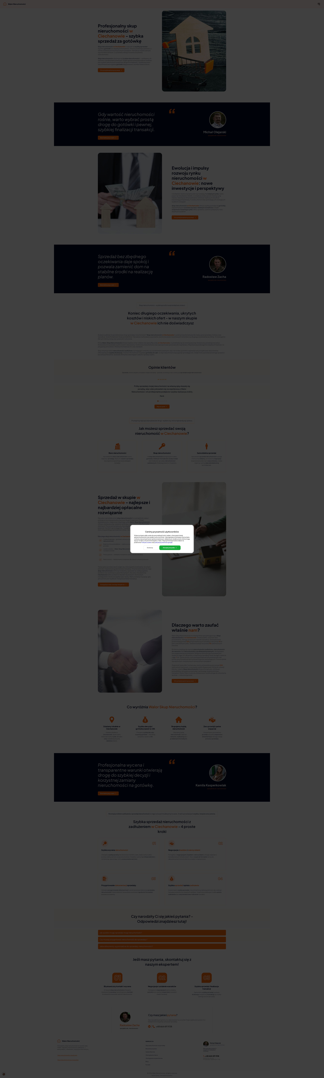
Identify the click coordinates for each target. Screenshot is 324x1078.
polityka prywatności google (163, 542)
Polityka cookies (146, 542)
